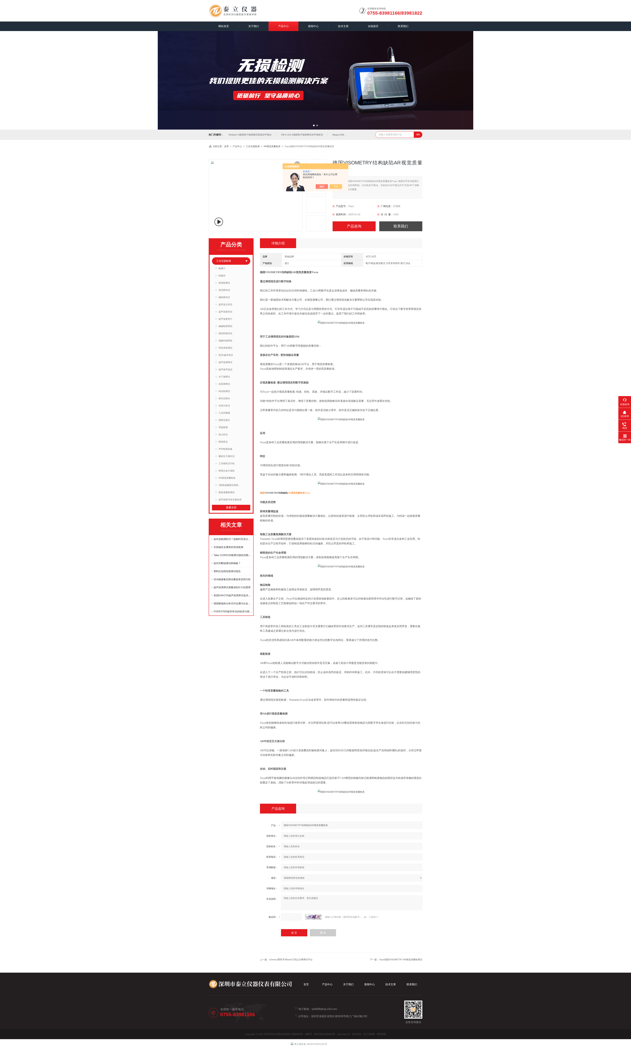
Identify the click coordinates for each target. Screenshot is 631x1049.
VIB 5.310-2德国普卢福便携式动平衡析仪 (302, 134)
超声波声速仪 (225, 369)
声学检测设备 (225, 449)
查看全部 (231, 507)
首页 (226, 146)
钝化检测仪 (224, 391)
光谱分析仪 (224, 405)
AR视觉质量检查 (272, 146)
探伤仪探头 (224, 398)
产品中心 (283, 26)
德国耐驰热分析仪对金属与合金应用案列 (233, 603)
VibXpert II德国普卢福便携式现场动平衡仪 (249, 134)
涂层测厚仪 (224, 384)
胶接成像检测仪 (227, 492)
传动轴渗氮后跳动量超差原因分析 (232, 579)
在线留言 (373, 26)
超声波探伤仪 (225, 311)
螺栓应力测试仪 (227, 456)
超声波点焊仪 (225, 304)
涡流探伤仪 (224, 290)
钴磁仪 (222, 275)
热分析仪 (223, 434)
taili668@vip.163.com (324, 1009)
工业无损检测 (253, 146)
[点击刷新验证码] (313, 917)
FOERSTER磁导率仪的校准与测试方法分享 (233, 611)
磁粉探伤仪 (224, 297)
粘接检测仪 (224, 282)
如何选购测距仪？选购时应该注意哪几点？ (233, 539)
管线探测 (223, 427)
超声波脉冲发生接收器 (230, 499)
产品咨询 (354, 226)
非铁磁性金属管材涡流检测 (228, 547)
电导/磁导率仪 (226, 355)
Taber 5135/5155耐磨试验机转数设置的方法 (233, 555)
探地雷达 (223, 441)
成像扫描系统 (225, 340)
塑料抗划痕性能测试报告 (227, 571)
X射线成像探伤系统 (228, 485)
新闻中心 (313, 26)
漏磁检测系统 (225, 326)
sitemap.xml (343, 1034)
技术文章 (343, 26)
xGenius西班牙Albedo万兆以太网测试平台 (291, 959)
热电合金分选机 (227, 470)
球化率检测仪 (225, 347)
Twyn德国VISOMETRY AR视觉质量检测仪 (400, 959)
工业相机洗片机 (227, 463)
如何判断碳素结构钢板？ (227, 563)
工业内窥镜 (224, 413)
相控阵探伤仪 (225, 333)
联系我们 (403, 26)
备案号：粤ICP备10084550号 (320, 1034)
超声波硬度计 (225, 319)
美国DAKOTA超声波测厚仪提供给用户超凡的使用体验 (233, 595)
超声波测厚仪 (225, 362)
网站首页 (223, 26)
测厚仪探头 (224, 420)
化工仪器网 (369, 1034)
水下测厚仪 (224, 376)
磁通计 (222, 268)
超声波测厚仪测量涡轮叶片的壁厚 (232, 587)
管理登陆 (381, 1034)
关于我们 (253, 26)
